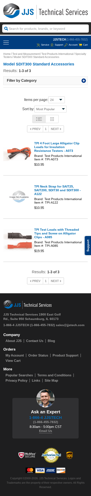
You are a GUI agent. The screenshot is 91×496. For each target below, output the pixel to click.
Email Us (45, 431)
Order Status (38, 355)
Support (59, 44)
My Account (15, 355)
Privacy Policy (16, 380)
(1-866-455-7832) (77, 39)
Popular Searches (19, 375)
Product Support (65, 355)
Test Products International (57, 54)
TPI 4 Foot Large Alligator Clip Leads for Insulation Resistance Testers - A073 (57, 146)
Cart (85, 44)
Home (7, 54)
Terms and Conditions (54, 375)
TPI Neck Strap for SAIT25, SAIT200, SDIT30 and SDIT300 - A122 (57, 190)
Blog (51, 341)
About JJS (14, 341)
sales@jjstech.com (70, 325)
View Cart (13, 360)
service (45, 44)
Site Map (51, 380)
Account (73, 44)
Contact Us (34, 341)
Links (36, 380)
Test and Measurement (26, 54)
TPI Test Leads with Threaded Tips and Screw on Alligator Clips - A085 (56, 233)
